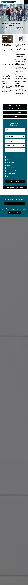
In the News (14, 109)
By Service (8, 150)
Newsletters (15, 113)
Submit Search (14, 181)
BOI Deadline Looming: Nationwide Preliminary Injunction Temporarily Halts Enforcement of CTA (20, 47)
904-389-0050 (15, 212)
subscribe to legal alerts (15, 188)
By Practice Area (10, 145)
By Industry (9, 136)
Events (14, 116)
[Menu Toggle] (26, 2)
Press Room (14, 105)
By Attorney (9, 141)
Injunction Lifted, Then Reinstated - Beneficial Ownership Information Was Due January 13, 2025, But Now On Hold (7, 47)
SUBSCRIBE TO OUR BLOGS (14, 203)
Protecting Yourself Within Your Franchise (7, 63)
